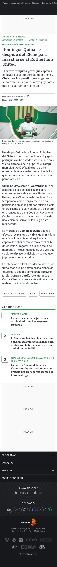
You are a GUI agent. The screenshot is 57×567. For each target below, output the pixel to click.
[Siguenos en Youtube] (9, 510)
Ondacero (6, 36)
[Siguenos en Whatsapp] (48, 510)
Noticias (43, 40)
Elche (31, 40)
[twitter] (28, 96)
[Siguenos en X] (40, 510)
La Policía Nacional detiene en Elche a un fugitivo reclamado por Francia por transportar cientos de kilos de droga (32, 370)
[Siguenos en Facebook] (32, 510)
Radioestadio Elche (14, 293)
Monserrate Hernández (13, 96)
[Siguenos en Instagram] (24, 510)
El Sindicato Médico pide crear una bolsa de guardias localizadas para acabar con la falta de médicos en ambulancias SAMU (32, 343)
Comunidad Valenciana (12, 40)
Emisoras (20, 36)
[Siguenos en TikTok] (17, 510)
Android (23, 493)
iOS (40, 493)
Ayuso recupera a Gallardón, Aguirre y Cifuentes (21, 3)
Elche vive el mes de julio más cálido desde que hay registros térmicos (29, 321)
